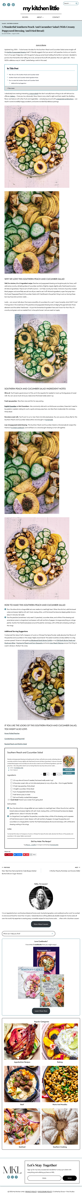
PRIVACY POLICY (31, 1191)
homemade (49, 420)
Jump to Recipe (41, 45)
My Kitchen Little (18, 768)
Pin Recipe (69, 773)
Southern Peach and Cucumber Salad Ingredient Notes (23, 77)
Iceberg (12, 96)
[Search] (52, 934)
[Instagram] (8, 5)
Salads (4, 23)
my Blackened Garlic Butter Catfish (40, 640)
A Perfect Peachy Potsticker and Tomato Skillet (65, 869)
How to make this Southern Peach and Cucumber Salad (24, 80)
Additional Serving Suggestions (18, 83)
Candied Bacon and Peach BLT (14, 739)
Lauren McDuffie (7, 33)
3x (60, 774)
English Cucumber (10, 406)
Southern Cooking (12, 23)
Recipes (25, 17)
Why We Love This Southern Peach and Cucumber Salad (24, 75)
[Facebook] (4, 5)
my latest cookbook (17, 427)
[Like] (1, 599)
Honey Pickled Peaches (11, 733)
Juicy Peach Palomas (57, 643)
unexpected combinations (64, 99)
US (44, 774)
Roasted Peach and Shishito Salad (15, 744)
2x (57, 774)
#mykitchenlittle (54, 845)
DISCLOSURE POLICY (45, 1191)
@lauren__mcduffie (31, 845)
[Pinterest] (13, 5)
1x (54, 774)
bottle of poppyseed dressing (16, 52)
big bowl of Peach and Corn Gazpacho (30, 643)
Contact (56, 17)
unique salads (33, 93)
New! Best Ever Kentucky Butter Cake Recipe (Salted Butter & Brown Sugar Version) (19, 870)
